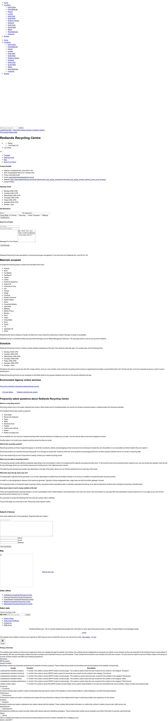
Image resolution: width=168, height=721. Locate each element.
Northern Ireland (13, 20)
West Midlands (13, 32)
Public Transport (34, 215)
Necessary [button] (3, 659)
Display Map (13, 132)
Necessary (6, 661)
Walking (45, 215)
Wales (10, 29)
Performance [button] (4, 693)
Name (20, 538)
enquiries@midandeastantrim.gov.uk (21, 177)
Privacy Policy (9, 618)
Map (5, 160)
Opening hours (9, 157)
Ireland (10, 12)
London (10, 14)
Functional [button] (3, 686)
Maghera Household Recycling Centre (17, 601)
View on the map (48, 572)
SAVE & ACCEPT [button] (6, 720)
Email (20, 540)
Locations (7, 5)
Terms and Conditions (11, 621)
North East (11, 16)
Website (21, 542)
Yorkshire (11, 34)
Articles (6, 36)
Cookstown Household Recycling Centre (18, 595)
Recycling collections (7, 386)
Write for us (8, 625)
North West (11, 18)
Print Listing (4, 132)
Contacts (7, 155)
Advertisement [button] (5, 706)
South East (11, 25)
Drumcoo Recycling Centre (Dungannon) (18, 597)
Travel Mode (4, 215)
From (2, 213)
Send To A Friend (10, 162)
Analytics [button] (3, 700)
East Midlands (13, 9)
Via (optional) (27, 213)
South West (12, 27)
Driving (13, 215)
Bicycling (22, 215)
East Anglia (12, 7)
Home (6, 3)
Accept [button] (93, 637)
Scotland (11, 23)
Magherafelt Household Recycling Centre (18, 604)
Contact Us (8, 623)
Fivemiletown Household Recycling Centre (18, 599)
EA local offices (7, 392)
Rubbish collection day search (27, 392)
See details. (86, 637)
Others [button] (2, 713)
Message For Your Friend (8, 241)
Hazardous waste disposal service (27, 386)
